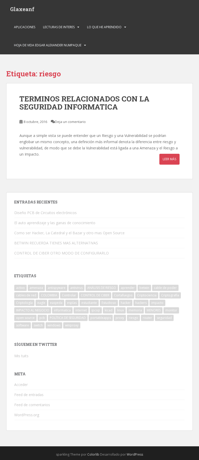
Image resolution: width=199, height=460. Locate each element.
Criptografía (170, 295)
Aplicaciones (24, 27)
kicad (108, 310)
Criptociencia (147, 295)
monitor (171, 310)
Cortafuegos (123, 295)
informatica (62, 310)
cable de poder (165, 288)
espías (72, 303)
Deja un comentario (70, 121)
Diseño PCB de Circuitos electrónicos (45, 212)
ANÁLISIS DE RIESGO (101, 288)
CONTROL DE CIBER (95, 295)
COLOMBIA (49, 295)
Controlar (69, 295)
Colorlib (93, 454)
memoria (135, 310)
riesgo (133, 318)
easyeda (56, 303)
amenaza (36, 288)
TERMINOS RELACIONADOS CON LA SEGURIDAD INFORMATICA (84, 103)
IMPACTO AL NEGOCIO (32, 310)
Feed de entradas (29, 394)
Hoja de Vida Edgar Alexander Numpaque (47, 45)
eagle (41, 303)
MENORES (154, 310)
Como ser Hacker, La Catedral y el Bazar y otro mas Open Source (69, 232)
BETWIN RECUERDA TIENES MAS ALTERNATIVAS (56, 242)
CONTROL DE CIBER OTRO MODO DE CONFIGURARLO (61, 253)
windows (53, 325)
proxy (120, 318)
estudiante (89, 303)
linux (120, 310)
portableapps (100, 318)
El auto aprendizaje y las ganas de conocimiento (54, 222)
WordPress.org (26, 414)
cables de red (26, 295)
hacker (126, 303)
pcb (42, 318)
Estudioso (109, 303)
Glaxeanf (22, 9)
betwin (144, 288)
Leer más (169, 159)
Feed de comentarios (32, 404)
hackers (141, 303)
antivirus (76, 288)
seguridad (164, 318)
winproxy (72, 325)
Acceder (21, 384)
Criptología (24, 303)
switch (38, 325)
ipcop (95, 310)
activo (20, 288)
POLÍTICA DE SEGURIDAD (68, 318)
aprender (128, 288)
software (22, 325)
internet (81, 310)
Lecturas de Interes (59, 27)
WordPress (135, 454)
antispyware (57, 288)
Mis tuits (21, 355)
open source (25, 318)
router (147, 318)
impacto (157, 303)
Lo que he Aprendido (104, 27)
